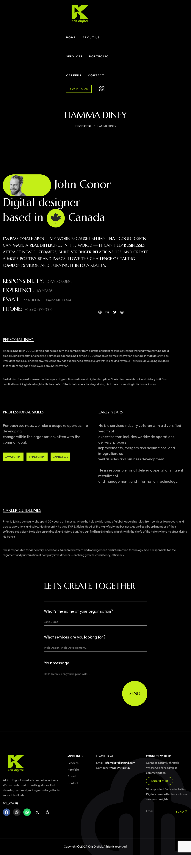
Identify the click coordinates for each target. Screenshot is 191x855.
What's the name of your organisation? (78, 611)
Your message (56, 662)
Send (134, 693)
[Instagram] (17, 812)
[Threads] (47, 812)
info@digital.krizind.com (120, 763)
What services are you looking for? (74, 637)
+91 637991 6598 (119, 768)
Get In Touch (79, 89)
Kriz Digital (95, 846)
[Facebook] (6, 812)
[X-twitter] (37, 812)
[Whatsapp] (27, 812)
